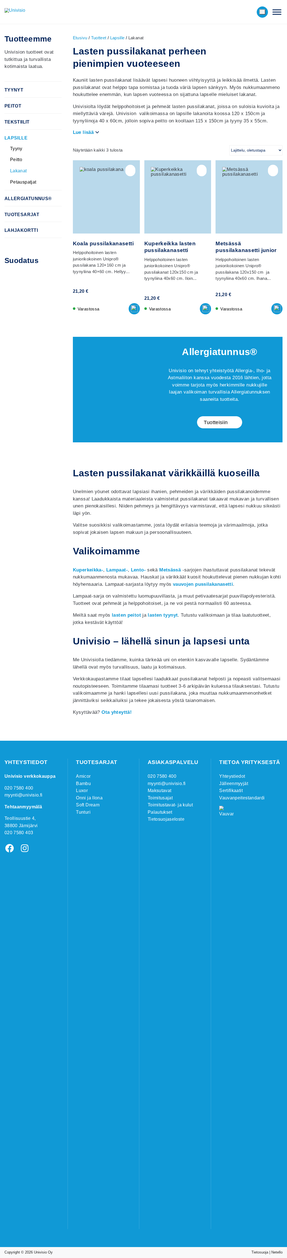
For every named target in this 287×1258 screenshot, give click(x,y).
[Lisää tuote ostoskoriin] (134, 308)
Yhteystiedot (232, 776)
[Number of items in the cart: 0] (262, 11)
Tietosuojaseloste (166, 819)
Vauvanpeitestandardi (242, 797)
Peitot (12, 106)
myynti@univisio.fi (23, 795)
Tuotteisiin (216, 422)
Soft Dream (87, 804)
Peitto (16, 159)
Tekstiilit (17, 122)
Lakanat (18, 170)
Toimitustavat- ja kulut (170, 804)
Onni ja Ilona (89, 797)
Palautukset (160, 812)
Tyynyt (13, 90)
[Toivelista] (249, 12)
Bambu (83, 783)
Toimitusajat (160, 797)
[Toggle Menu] (276, 12)
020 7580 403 (18, 832)
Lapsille (15, 138)
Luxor (82, 790)
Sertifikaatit (231, 790)
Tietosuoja (259, 1252)
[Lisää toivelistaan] (130, 170)
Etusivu (80, 37)
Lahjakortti (21, 230)
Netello (277, 1252)
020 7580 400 (18, 788)
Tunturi (83, 812)
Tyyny (16, 148)
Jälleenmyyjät (233, 783)
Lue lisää (83, 132)
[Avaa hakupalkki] (238, 12)
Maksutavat (160, 790)
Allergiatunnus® (28, 198)
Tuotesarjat (21, 214)
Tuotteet (99, 37)
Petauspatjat (23, 182)
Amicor (83, 776)
